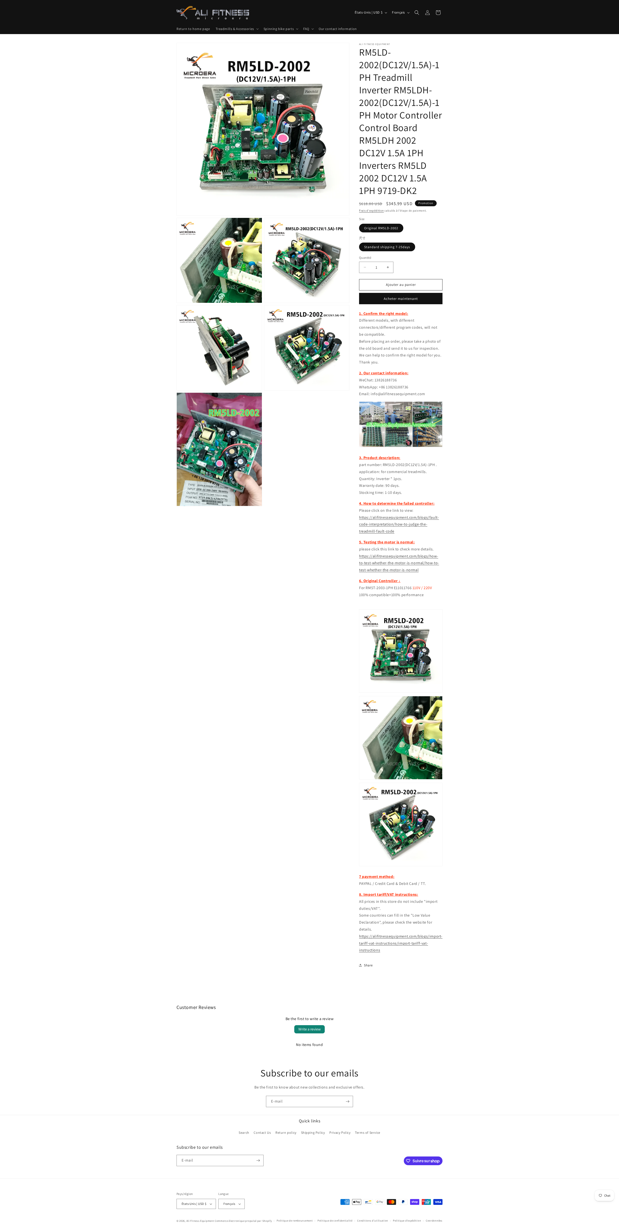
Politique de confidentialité (335, 1220)
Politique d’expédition (407, 1220)
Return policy (285, 1133)
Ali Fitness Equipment (200, 1221)
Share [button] (368, 965)
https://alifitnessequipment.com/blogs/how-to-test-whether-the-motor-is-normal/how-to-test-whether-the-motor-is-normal (399, 563)
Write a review (309, 1029)
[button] (236, 29)
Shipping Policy (313, 1133)
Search (244, 1133)
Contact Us (262, 1133)
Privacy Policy (339, 1133)
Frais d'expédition (371, 210)
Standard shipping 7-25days (387, 247)
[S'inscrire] (347, 1101)
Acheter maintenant (401, 298)
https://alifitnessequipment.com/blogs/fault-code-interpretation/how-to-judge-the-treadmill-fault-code (399, 524)
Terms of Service (367, 1133)
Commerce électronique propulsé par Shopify (243, 1221)
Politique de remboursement (295, 1220)
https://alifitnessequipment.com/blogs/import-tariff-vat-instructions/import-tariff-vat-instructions (400, 943)
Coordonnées (434, 1220)
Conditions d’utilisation (372, 1220)
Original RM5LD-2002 (381, 228)
